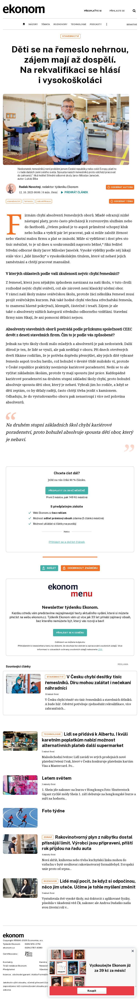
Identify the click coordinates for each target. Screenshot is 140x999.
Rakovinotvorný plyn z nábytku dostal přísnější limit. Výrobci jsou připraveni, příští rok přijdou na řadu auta (87, 842)
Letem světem (56, 778)
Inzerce (7, 974)
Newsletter (45, 965)
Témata (45, 24)
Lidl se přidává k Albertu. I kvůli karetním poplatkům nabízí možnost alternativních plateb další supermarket (85, 739)
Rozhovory (60, 24)
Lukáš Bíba (31, 178)
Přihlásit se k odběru (70, 632)
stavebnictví (13, 201)
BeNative (132, 24)
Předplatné (9, 969)
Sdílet (51, 568)
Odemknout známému (82, 568)
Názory (33, 24)
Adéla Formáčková (41, 974)
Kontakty (8, 962)
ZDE (100, 649)
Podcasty (96, 24)
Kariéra (43, 962)
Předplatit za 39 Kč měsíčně (66, 490)
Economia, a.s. (35, 940)
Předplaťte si (93, 10)
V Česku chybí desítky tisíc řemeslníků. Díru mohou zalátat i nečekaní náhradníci (88, 682)
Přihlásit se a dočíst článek (67, 542)
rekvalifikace (44, 201)
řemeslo (28, 201)
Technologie (78, 24)
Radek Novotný (30, 187)
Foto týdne (53, 810)
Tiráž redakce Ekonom (15, 965)
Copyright (8, 940)
